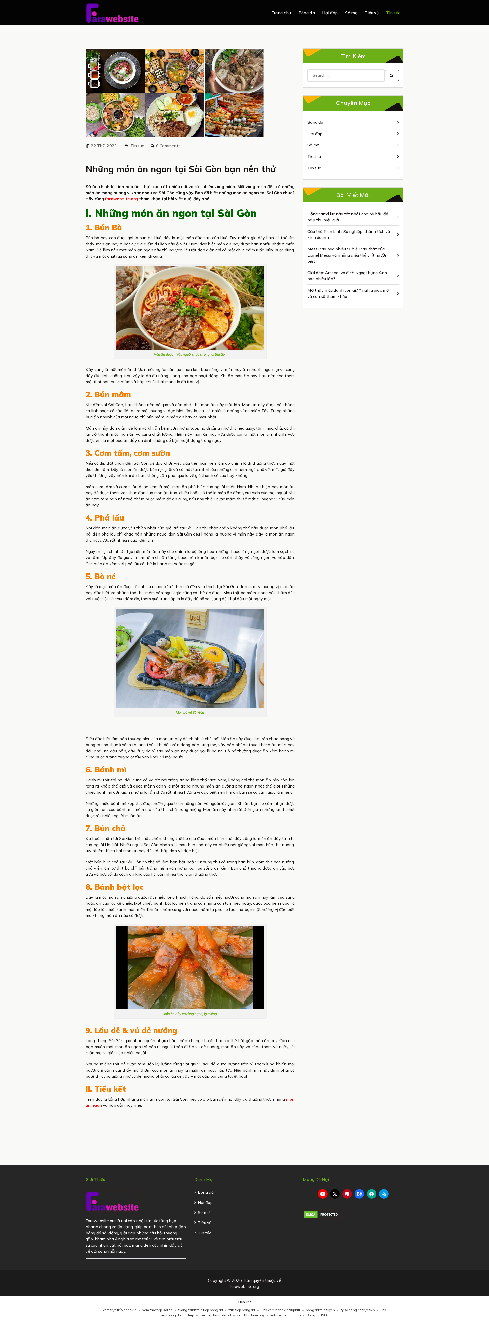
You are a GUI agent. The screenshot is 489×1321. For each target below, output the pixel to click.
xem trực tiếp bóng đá (120, 1310)
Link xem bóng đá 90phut (280, 1310)
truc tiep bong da (242, 1310)
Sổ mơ (351, 12)
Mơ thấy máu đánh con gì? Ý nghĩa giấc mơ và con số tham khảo (348, 293)
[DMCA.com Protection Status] (322, 1214)
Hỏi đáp (330, 12)
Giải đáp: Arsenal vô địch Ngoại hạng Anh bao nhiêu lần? (347, 275)
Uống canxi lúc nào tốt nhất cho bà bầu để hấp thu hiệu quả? (347, 216)
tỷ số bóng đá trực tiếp (358, 1310)
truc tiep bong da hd (215, 1315)
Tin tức (393, 12)
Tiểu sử (372, 12)
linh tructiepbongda (285, 1315)
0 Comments (168, 145)
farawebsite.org (121, 198)
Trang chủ (281, 12)
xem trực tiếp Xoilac (157, 1310)
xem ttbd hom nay (251, 1315)
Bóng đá (306, 12)
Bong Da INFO (318, 1315)
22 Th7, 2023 (104, 145)
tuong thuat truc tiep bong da (200, 1310)
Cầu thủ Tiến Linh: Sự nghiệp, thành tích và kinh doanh (348, 234)
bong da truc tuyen (320, 1310)
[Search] (392, 75)
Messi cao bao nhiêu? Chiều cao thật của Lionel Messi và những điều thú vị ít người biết (346, 255)
